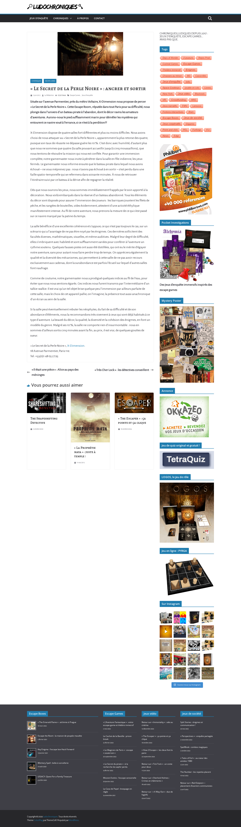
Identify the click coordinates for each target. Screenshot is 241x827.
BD (188, 76)
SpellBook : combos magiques (194, 747)
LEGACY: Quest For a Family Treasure (55, 776)
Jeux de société (193, 117)
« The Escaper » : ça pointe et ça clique (132, 420)
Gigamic (190, 124)
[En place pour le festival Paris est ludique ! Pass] (180, 631)
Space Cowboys (171, 87)
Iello (188, 81)
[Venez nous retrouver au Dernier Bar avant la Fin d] (180, 645)
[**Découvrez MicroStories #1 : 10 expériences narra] (194, 645)
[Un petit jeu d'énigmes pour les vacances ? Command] (208, 617)
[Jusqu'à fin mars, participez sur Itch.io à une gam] (208, 673)
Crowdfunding (178, 99)
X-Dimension (75, 345)
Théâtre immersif (172, 70)
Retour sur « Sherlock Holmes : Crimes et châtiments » (156, 779)
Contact (99, 18)
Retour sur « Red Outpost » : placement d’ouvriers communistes (196, 784)
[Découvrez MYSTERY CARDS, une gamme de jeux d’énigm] (208, 645)
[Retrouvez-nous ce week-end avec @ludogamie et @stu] (166, 673)
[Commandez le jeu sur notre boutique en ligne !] (166, 631)
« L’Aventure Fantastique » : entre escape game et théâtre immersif (118, 724)
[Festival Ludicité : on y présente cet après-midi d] (180, 659)
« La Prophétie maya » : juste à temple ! (85, 451)
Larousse (197, 106)
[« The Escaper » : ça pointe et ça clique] (134, 395)
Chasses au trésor (172, 76)
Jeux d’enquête (39, 18)
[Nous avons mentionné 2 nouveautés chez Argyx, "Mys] (166, 645)
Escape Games (50, 81)
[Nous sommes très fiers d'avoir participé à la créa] (166, 659)
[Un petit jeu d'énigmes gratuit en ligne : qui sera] (194, 673)
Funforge (197, 130)
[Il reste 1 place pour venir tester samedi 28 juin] (208, 631)
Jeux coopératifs (172, 123)
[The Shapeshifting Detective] (46, 395)
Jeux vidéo (184, 93)
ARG (193, 100)
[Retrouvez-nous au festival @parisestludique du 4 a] (194, 631)
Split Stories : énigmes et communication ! (191, 724)
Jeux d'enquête (87, 95)
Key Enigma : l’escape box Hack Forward (56, 749)
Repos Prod (204, 58)
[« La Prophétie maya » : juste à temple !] (90, 395)
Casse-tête (201, 76)
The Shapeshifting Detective (44, 420)
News (166, 135)
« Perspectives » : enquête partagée (196, 736)
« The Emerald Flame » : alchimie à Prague (57, 722)
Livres (208, 87)
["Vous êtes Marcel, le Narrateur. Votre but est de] (180, 617)
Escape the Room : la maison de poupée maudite (60, 735)
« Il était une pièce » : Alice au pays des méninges (55, 372)
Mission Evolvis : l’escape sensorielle (119, 777)
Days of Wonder (170, 58)
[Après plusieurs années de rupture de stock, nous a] (194, 617)
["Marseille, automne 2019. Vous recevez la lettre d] (166, 617)
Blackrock (200, 94)
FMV (184, 106)
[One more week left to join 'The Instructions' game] (180, 673)
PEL (185, 130)
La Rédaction (49, 95)
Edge (176, 136)
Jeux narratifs (170, 106)
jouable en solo (192, 88)
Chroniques (60, 18)
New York (168, 94)
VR (164, 100)
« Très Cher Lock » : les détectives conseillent (122, 370)
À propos (83, 18)
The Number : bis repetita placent (195, 772)
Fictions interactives (173, 112)
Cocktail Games (170, 64)
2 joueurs (188, 57)
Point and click (170, 130)
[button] (70, 18)
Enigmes (190, 69)
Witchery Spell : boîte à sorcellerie (53, 763)
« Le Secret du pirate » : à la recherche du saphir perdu (115, 765)
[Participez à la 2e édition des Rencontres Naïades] (208, 659)
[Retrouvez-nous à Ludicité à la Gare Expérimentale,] (194, 659)
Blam (191, 112)
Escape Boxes (171, 118)
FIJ (208, 130)
